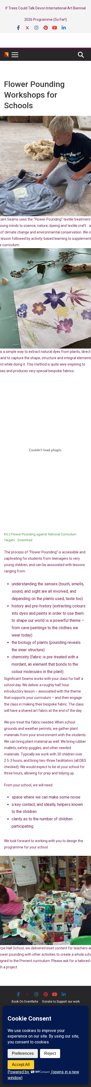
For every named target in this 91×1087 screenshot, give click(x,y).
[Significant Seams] (6, 55)
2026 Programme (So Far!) (45, 19)
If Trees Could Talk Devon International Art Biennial (45, 8)
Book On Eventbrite (25, 1001)
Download (24, 540)
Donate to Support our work (61, 1001)
